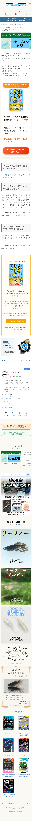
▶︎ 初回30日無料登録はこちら (16, 329)
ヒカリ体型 (5, 175)
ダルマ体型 (18, 175)
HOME (3, 803)
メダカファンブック (8, 396)
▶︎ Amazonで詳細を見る (16, 321)
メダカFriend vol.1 (7, 407)
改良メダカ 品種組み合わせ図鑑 (11, 398)
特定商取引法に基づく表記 (16, 808)
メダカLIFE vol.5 (7, 405)
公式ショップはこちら (16, 525)
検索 (28, 474)
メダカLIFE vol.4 (7, 403)
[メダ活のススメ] (16, 5)
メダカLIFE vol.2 (6, 400)
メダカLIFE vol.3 (7, 402)
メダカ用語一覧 (19, 24)
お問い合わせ (9, 807)
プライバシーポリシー (19, 807)
